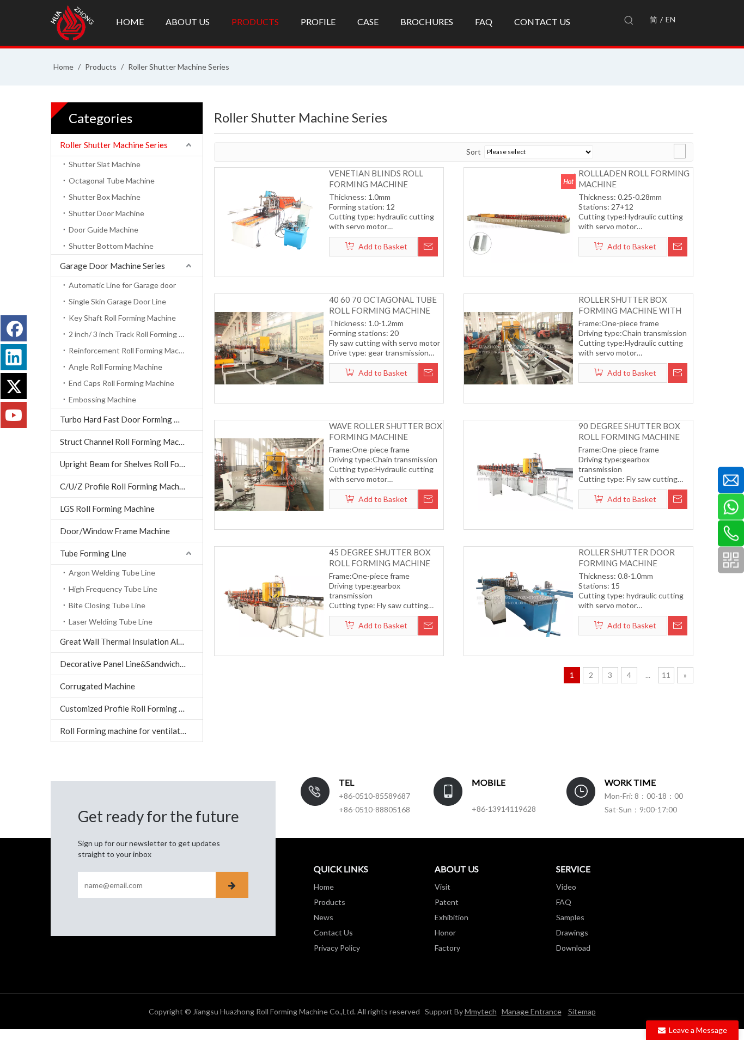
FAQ (563, 902)
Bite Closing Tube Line (107, 605)
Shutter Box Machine (105, 196)
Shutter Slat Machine (105, 164)
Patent (447, 902)
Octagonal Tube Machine (112, 180)
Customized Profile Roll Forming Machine (131, 708)
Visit (442, 886)
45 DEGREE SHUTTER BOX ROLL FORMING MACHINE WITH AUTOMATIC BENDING (385, 557)
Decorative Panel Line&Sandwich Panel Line (131, 664)
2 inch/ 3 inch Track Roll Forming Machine (136, 334)
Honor (445, 932)
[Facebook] (14, 328)
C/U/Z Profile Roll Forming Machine (125, 486)
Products (329, 902)
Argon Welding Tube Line (112, 572)
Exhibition (451, 917)
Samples (570, 917)
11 (666, 675)
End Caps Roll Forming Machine (121, 383)
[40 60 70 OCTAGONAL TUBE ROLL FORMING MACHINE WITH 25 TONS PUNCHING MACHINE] (269, 347)
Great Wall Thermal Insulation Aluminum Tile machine (131, 641)
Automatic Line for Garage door (122, 285)
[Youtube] (14, 415)
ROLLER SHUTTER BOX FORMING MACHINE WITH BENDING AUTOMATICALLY (631, 305)
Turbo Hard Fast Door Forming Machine (131, 419)
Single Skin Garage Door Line (117, 301)
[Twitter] (14, 386)
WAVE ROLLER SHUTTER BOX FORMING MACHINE (385, 431)
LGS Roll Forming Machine (107, 508)
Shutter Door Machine (106, 213)
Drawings (572, 932)
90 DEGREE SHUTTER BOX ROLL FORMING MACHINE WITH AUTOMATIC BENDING (634, 431)
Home (324, 886)
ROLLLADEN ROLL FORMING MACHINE (634, 178)
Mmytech (481, 1011)
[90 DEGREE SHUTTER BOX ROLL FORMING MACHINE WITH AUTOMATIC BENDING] (518, 474)
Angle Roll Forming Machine (115, 366)
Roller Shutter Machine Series (114, 145)
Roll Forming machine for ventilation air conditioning (131, 731)
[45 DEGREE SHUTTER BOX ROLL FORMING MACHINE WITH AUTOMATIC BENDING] (269, 600)
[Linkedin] (14, 357)
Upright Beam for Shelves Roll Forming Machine (131, 464)
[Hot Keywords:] (629, 20)
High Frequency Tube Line (113, 589)
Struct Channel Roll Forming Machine (127, 441)
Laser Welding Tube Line (111, 621)
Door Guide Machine (103, 229)
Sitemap (582, 1011)
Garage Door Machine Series (112, 266)
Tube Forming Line (93, 553)
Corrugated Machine (97, 686)
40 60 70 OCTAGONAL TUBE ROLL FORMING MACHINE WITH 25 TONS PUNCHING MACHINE (383, 305)
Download (573, 947)
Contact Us (333, 932)
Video (566, 886)
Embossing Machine (102, 399)
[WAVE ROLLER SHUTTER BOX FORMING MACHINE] (269, 474)
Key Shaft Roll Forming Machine (122, 317)
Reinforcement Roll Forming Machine (131, 350)
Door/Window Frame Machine (115, 531)
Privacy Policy (337, 947)
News (323, 917)
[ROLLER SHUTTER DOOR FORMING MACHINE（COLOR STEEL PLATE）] (518, 600)
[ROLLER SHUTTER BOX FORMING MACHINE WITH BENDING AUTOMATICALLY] (518, 347)
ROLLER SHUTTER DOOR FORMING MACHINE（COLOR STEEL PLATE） (626, 557)
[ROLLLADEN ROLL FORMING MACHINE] (518, 221)
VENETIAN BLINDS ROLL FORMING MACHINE (376, 178)
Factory (447, 947)
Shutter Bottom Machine (111, 245)
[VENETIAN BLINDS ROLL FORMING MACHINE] (269, 221)
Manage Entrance (532, 1011)
